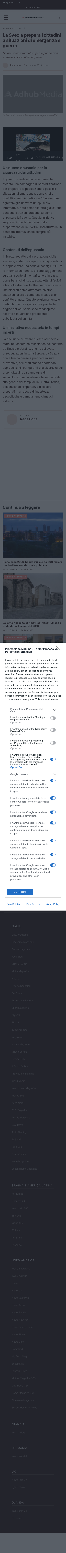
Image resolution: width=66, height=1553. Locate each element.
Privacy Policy (52, 904)
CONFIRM (20, 892)
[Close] (59, 649)
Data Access (33, 904)
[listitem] (33, 710)
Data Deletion (14, 904)
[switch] (53, 718)
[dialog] (33, 777)
